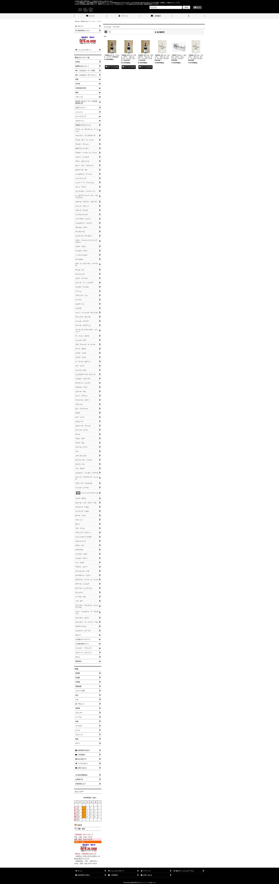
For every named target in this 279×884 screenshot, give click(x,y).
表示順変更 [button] (160, 32)
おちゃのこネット (136, 882)
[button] (188, 16)
